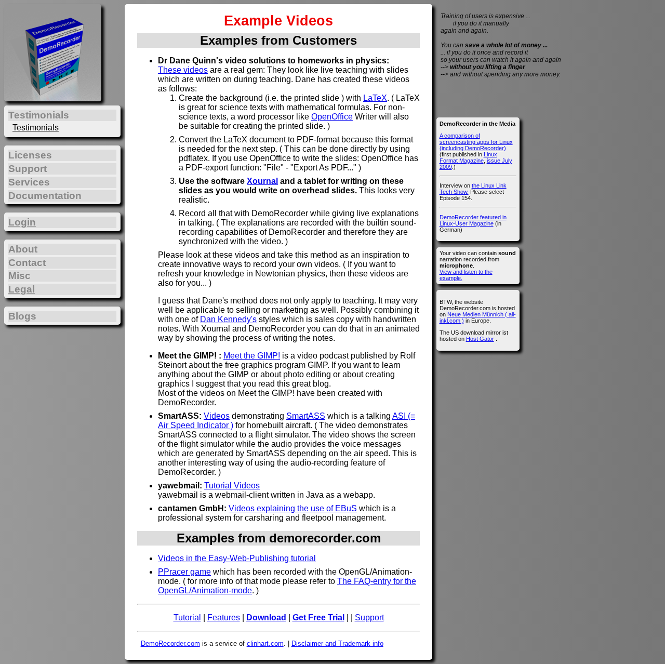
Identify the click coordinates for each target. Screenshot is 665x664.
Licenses (30, 155)
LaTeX (375, 98)
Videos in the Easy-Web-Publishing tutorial (237, 558)
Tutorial (187, 617)
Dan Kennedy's (228, 319)
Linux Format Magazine (468, 157)
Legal (21, 289)
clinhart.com (265, 643)
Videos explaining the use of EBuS (293, 508)
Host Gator (480, 339)
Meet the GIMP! (251, 355)
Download (266, 617)
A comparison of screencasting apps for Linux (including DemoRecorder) (476, 141)
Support (369, 617)
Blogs (22, 316)
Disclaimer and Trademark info (337, 643)
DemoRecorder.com (170, 643)
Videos (217, 415)
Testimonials (35, 127)
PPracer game (184, 571)
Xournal (262, 181)
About (22, 249)
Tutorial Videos (232, 485)
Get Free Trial (318, 617)
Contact (27, 262)
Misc (19, 275)
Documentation (45, 195)
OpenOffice (332, 116)
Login (22, 222)
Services (29, 182)
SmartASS (305, 415)
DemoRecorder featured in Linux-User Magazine (473, 220)
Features (223, 617)
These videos (183, 69)
